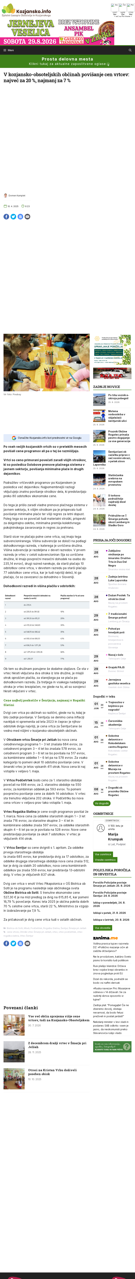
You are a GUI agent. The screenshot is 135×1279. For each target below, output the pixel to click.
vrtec (55, 932)
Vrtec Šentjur (26, 935)
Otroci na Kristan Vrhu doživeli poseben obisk (52, 1072)
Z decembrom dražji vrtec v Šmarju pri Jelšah (57, 1045)
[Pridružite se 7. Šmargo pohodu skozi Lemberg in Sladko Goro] (99, 520)
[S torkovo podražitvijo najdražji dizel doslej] (99, 500)
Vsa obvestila (102, 927)
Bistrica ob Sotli (15, 928)
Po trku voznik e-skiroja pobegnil (118, 397)
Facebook (6, 216)
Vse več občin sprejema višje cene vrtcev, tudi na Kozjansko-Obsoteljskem (58, 1018)
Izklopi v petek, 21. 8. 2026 (109, 912)
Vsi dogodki (102, 803)
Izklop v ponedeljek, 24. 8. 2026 (109, 904)
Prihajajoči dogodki (112, 540)
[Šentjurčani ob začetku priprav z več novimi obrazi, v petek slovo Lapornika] (99, 456)
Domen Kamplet (17, 195)
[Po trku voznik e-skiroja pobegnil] (99, 400)
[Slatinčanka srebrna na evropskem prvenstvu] (99, 480)
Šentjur (64, 928)
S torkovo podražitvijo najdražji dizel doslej (117, 500)
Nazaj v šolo (115, 654)
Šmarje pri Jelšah (77, 928)
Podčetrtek (36, 928)
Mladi (27, 928)
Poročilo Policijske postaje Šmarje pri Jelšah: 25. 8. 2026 (111, 884)
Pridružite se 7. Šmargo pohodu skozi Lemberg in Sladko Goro (119, 520)
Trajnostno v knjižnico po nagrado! (116, 706)
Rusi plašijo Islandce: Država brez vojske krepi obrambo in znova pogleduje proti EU (110, 969)
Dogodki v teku (104, 696)
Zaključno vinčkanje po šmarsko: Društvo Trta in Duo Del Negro (119, 558)
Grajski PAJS (116, 667)
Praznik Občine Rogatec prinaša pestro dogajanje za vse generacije (119, 436)
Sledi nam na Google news (20, 216)
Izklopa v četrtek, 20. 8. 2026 (111, 919)
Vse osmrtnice (103, 854)
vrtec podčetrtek (67, 932)
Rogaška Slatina (51, 928)
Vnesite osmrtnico (105, 859)
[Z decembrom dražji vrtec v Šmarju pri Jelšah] (14, 1061)
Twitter (13, 216)
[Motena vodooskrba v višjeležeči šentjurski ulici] (99, 416)
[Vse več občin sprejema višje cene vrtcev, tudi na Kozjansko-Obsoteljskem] (14, 1034)
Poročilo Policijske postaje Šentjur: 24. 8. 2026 (110, 894)
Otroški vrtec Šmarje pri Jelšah (35, 932)
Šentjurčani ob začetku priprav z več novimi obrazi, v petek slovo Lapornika (112, 458)
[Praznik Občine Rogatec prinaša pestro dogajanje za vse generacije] (99, 436)
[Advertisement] (47, 414)
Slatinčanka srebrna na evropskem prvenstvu (115, 480)
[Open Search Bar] (130, 50)
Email (27, 216)
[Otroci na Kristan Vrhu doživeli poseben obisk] (14, 1088)
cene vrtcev (13, 932)
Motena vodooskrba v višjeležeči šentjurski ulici (117, 416)
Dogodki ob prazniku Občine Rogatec (118, 791)
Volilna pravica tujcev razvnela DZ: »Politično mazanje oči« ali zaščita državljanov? (110, 947)
